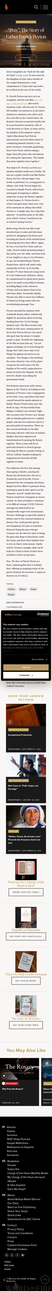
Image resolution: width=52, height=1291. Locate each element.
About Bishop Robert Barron (23, 1199)
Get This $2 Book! (26, 981)
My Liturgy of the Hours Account (26, 1177)
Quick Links (14, 1215)
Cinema (11, 589)
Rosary (11, 594)
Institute (7, 1261)
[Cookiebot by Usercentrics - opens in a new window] (37, 614)
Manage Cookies (17, 1249)
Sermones (13, 1155)
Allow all (26, 667)
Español (7, 1269)
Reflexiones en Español (20, 1147)
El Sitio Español (16, 1185)
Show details (38, 659)
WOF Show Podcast (18, 1139)
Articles (11, 1127)
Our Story (13, 1203)
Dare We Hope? (16, 1189)
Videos (11, 1131)
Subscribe (13, 1169)
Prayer (33, 589)
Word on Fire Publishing (21, 1207)
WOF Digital (9, 1265)
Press (10, 1241)
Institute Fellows (26, 22)
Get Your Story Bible (26, 1025)
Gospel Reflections (17, 1143)
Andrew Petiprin (26, 46)
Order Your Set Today (26, 892)
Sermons (12, 1135)
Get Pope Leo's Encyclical (26, 936)
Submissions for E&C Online (23, 1219)
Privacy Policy (15, 1229)
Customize (24, 675)
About (11, 1195)
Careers (12, 1237)
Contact (12, 1225)
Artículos (12, 1151)
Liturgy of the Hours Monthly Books (27, 1173)
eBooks (11, 1181)
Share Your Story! (17, 1211)
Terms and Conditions (20, 1233)
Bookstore (13, 1161)
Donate (11, 1165)
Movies (23, 589)
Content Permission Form (22, 1245)
